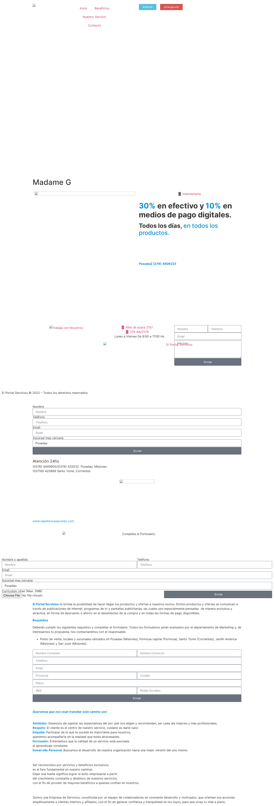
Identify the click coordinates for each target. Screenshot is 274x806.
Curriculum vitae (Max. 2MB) (22, 591)
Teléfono (39, 417)
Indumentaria (191, 194)
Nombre (38, 406)
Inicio (83, 8)
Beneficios (102, 8)
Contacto (94, 25)
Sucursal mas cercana (48, 437)
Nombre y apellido (15, 559)
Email (36, 427)
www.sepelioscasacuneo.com (53, 521)
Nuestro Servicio (94, 17)
